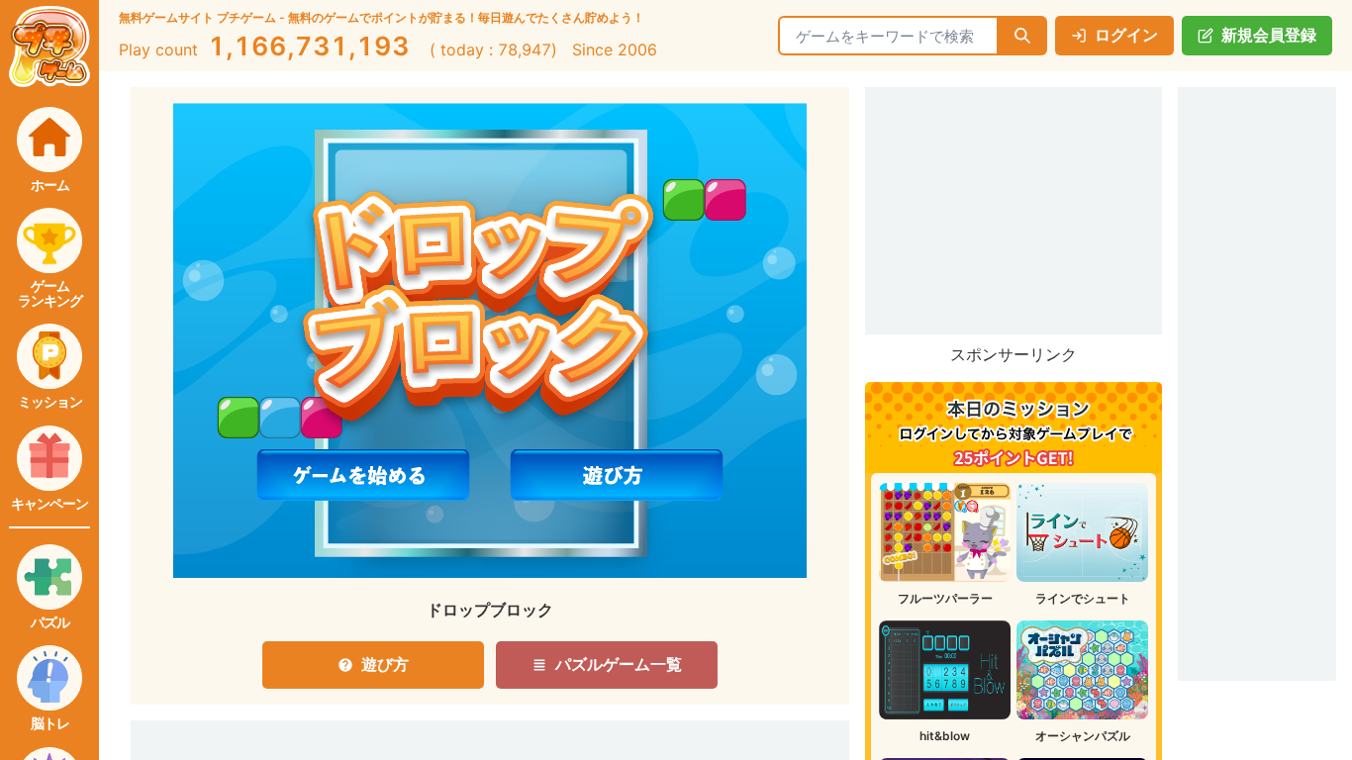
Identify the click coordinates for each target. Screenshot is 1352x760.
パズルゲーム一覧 (618, 664)
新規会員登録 (1268, 35)
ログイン (1126, 35)
